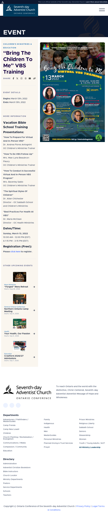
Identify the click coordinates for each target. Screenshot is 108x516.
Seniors (82, 431)
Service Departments (12, 487)
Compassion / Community (15, 447)
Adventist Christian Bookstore (16, 468)
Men (46, 431)
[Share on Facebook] (13, 78)
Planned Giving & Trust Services (58, 443)
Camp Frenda (9, 425)
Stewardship (84, 435)
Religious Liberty (86, 423)
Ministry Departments (13, 479)
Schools (6, 491)
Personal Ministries (52, 439)
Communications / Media (14, 443)
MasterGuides (50, 435)
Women (82, 439)
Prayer (47, 447)
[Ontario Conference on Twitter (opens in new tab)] (11, 405)
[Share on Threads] (25, 78)
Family (47, 420)
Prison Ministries (86, 420)
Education (7, 451)
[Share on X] (17, 78)
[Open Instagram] (21, 78)
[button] (102, 10)
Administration (10, 464)
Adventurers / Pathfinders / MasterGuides (15, 420)
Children (7, 433)
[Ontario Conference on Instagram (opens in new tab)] (18, 405)
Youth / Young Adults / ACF (92, 443)
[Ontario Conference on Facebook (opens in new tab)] (5, 405)
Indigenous (49, 423)
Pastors (6, 483)
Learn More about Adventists (96, 2)
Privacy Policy (83, 506)
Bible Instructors (10, 471)
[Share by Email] (30, 78)
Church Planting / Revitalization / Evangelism (18, 438)
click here (15, 252)
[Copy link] (34, 78)
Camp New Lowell (11, 429)
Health (47, 427)
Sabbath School (86, 427)
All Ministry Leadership (89, 447)
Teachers (7, 495)
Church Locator (10, 475)
